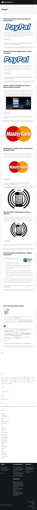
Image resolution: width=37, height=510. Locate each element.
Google (27, 116)
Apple (18, 65)
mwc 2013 (17, 184)
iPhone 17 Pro (7, 377)
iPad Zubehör (4, 429)
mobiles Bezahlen (17, 44)
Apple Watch (25, 377)
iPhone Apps (12, 285)
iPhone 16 (11, 380)
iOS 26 (21, 377)
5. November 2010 (6, 285)
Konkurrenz (4, 445)
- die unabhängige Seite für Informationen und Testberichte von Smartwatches (18, 406)
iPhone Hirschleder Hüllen (5, 467)
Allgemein (12, 343)
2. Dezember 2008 (6, 343)
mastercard (5, 184)
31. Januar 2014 (6, 77)
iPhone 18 (7, 380)
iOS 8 (19, 32)
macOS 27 (15, 380)
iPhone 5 (27, 244)
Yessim (24, 343)
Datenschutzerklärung (31, 501)
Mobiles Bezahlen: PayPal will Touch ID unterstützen (16, 19)
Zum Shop (5, 340)
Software (3, 451)
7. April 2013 (6, 116)
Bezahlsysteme (25, 285)
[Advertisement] (18, 363)
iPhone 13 (33, 377)
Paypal (28, 77)
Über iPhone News (31, 506)
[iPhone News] (7, 2)
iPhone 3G (27, 343)
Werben (33, 508)
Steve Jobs (3, 380)
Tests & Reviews (4, 453)
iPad (2, 426)
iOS (17, 116)
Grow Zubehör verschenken (17, 467)
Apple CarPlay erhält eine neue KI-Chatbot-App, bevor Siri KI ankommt (18, 489)
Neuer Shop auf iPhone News (13, 306)
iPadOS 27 (2, 377)
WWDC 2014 (13, 44)
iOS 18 (18, 377)
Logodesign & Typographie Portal (30, 468)
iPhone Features (17, 77)
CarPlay (33, 380)
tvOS (21, 380)
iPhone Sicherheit (17, 285)
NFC (32, 77)
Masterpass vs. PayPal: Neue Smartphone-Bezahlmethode (18, 149)
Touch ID (6, 44)
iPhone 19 (15, 377)
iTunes (3, 443)
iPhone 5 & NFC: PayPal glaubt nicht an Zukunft (16, 213)
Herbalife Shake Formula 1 (29, 471)
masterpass (10, 184)
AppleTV (3, 418)
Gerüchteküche (12, 77)
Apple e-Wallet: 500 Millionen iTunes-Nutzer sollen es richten (16, 86)
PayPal (16, 69)
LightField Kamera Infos (29, 467)
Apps (28, 285)
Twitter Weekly (4, 454)
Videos (3, 457)
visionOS (2, 383)
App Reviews (4, 415)
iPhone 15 (24, 380)
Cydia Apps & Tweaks (5, 421)
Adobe (6, 383)
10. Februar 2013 (6, 244)
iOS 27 (29, 377)
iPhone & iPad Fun (5, 432)
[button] (35, 2)
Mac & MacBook (4, 446)
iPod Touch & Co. (5, 442)
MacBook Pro (10, 383)
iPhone (20, 77)
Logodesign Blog (3, 468)
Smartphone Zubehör (4, 399)
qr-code (14, 184)
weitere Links (28, 472)
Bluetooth (30, 77)
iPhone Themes (4, 438)
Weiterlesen (7, 39)
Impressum (32, 503)
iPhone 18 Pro (29, 380)
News (22, 77)
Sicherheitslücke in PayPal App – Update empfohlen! (17, 254)
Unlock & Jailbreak (5, 456)
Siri (18, 380)
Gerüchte (9, 44)
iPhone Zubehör (16, 343)
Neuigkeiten (10, 116)
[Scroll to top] (35, 508)
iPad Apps (3, 427)
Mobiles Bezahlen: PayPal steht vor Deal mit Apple (17, 52)
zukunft (32, 244)
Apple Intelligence (5, 416)
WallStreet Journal (9, 257)
